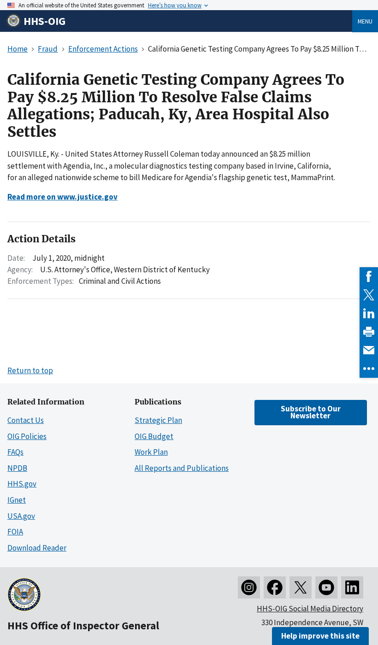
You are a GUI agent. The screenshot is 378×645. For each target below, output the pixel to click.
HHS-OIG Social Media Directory (310, 609)
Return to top (30, 370)
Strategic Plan (158, 420)
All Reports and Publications (182, 468)
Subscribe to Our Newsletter (311, 412)
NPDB (17, 468)
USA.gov (21, 516)
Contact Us (25, 420)
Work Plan (151, 452)
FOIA (15, 532)
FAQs (15, 452)
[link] (369, 276)
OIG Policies (27, 436)
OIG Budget (154, 436)
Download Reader (36, 548)
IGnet (16, 500)
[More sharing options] (369, 368)
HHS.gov (21, 484)
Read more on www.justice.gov (62, 197)
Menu (365, 21)
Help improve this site (320, 636)
